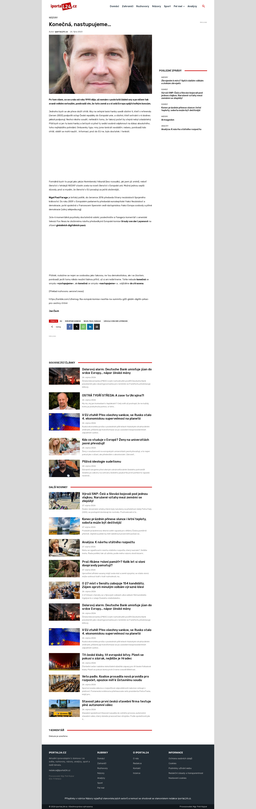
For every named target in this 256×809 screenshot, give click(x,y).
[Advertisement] (100, 158)
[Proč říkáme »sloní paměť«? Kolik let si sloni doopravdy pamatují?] (64, 568)
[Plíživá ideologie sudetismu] (64, 468)
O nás (136, 758)
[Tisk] (97, 327)
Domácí (164, 89)
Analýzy (164, 126)
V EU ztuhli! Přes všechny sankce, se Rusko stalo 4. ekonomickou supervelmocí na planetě (116, 416)
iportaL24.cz (61, 32)
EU (61, 321)
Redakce (137, 763)
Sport (100, 783)
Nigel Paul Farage (92, 321)
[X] (76, 327)
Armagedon (167, 119)
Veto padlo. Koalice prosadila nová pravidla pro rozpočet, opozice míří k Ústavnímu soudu (115, 678)
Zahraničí (101, 763)
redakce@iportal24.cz (59, 770)
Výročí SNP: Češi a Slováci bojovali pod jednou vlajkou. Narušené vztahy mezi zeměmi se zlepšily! (115, 497)
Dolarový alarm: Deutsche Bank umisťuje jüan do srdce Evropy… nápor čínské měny (117, 371)
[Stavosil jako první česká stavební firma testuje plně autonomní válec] (64, 708)
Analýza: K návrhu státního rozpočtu (108, 542)
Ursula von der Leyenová (116, 321)
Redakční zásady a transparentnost (186, 773)
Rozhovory (102, 768)
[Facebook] (70, 327)
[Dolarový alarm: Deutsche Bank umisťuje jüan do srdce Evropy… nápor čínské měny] (64, 376)
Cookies (172, 763)
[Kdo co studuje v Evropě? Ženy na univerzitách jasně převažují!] (64, 446)
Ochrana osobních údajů (180, 758)
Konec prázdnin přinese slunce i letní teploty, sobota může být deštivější (114, 520)
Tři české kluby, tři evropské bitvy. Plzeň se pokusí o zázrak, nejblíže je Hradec (113, 656)
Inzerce (136, 773)
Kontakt (136, 768)
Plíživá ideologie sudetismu (101, 461)
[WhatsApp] (83, 327)
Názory (53, 18)
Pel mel (100, 787)
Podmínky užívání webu (180, 768)
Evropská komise (73, 321)
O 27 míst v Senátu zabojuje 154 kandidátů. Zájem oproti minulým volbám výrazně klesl (113, 585)
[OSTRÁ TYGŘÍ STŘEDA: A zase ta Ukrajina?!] (64, 401)
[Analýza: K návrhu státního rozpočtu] (64, 547)
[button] (203, 6)
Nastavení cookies (177, 778)
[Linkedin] (90, 327)
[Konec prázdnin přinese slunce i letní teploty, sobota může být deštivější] (64, 526)
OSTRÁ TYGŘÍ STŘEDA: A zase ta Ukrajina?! (113, 395)
